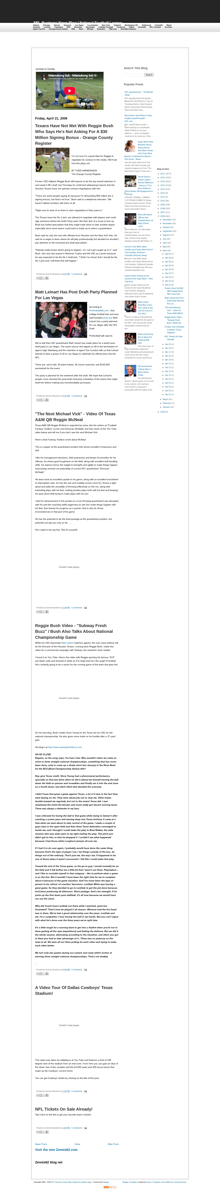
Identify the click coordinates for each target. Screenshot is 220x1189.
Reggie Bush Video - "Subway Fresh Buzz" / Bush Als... (174, 320)
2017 (162, 174)
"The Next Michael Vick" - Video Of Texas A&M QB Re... (174, 310)
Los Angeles (92, 25)
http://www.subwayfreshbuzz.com (65, 747)
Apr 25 (168, 269)
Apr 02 (168, 391)
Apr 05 (168, 379)
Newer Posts (41, 1144)
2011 (162, 197)
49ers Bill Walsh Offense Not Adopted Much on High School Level (145, 220)
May (164, 247)
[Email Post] (85, 274)
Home (77, 1144)
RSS (68, 27)
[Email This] (37, 278)
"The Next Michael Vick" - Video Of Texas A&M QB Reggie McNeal (75, 416)
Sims (81, 29)
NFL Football (155, 27)
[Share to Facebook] (47, 278)
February (167, 403)
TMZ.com (113, 29)
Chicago (46, 25)
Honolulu (78, 27)
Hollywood (146, 25)
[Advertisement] (92, 8)
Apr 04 (168, 383)
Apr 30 (168, 254)
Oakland (117, 25)
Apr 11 (168, 371)
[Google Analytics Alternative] (110, 1187)
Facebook (121, 27)
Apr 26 (168, 265)
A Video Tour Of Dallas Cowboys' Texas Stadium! (74, 990)
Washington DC (131, 25)
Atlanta (36, 25)
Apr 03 (168, 387)
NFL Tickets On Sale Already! (64, 1109)
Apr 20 (168, 344)
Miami (169, 25)
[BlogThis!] (41, 278)
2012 (162, 193)
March (165, 399)
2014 (162, 185)
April (165, 250)
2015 (162, 181)
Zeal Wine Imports (128, 29)
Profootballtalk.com (99, 310)
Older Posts (113, 1144)
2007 (162, 212)
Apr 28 (168, 262)
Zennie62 (159, 25)
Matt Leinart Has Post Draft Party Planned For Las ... (174, 301)
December (167, 220)
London (47, 27)
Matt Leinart (67, 643)
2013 (162, 189)
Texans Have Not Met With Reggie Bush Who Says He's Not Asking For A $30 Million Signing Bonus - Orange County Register (74, 134)
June (165, 243)
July (164, 239)
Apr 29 (168, 258)
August (166, 235)
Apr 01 (168, 394)
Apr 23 (168, 277)
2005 (162, 412)
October (166, 227)
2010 (162, 201)
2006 (162, 216)
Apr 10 (168, 375)
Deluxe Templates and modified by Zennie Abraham (166, 1182)
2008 (162, 208)
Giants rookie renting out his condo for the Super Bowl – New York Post (139, 279)
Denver (57, 25)
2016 (162, 177)
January (166, 407)
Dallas (131, 27)
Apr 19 (168, 348)
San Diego (90, 27)
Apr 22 (168, 281)
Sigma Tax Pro (39, 29)
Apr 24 (168, 273)
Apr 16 (168, 356)
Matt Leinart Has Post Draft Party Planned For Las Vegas (76, 295)
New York (106, 25)
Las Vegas (79, 25)
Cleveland (58, 27)
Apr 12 (168, 367)
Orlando (36, 27)
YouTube (168, 27)
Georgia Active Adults (58, 29)
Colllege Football (105, 27)
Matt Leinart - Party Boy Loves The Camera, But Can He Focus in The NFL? (145, 308)
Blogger (106, 1182)
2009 (162, 205)
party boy (108, 317)
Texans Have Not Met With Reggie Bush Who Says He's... (174, 291)
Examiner (101, 29)
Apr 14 (168, 360)
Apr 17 (168, 352)
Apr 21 (168, 285)
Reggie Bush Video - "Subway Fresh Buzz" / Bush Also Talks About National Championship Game (74, 631)
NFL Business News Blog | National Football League (77, 23)
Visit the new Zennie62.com (56, 1149)
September (167, 231)
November (167, 223)
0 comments (77, 274)
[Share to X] (44, 278)
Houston (67, 25)
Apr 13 (168, 363)
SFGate (90, 29)
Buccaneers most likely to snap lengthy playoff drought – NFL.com (138, 118)
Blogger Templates (130, 1182)
